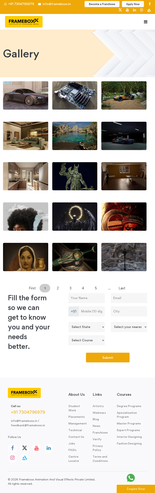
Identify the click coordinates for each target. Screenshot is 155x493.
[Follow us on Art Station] (149, 10)
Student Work (74, 408)
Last (122, 288)
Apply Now (133, 4)
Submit (107, 357)
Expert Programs (128, 430)
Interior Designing (129, 436)
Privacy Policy (98, 448)
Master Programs (129, 423)
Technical (75, 430)
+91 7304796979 (21, 4)
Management (77, 423)
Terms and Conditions (100, 458)
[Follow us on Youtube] (127, 10)
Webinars (99, 412)
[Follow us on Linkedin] (134, 10)
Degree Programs (129, 406)
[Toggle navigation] (145, 22)
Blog (96, 419)
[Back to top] (143, 478)
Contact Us (76, 436)
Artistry (98, 406)
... (109, 288)
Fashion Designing (129, 443)
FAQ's (72, 450)
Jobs (71, 443)
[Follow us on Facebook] (150, 4)
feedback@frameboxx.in (28, 425)
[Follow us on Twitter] (120, 10)
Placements (76, 416)
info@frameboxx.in (56, 4)
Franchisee (100, 432)
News (96, 425)
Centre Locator (73, 458)
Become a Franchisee (102, 4)
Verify (97, 439)
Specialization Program (127, 415)
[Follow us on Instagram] (141, 10)
